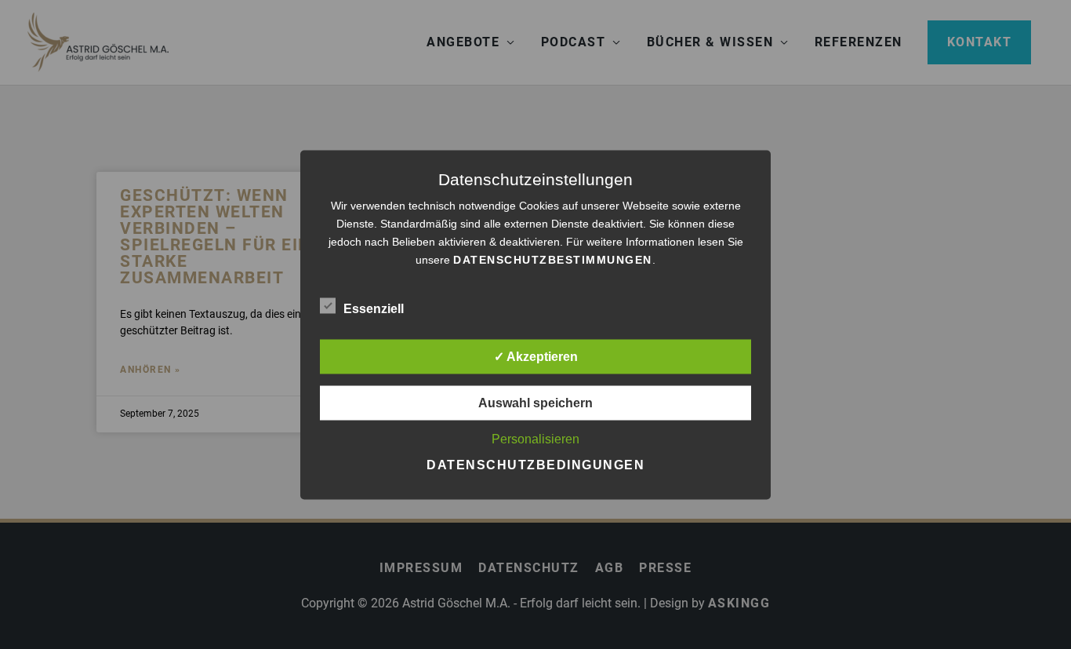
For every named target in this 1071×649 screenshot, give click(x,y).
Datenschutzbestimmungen (552, 259)
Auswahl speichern (535, 402)
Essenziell (373, 308)
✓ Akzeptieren (536, 356)
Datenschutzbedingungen (535, 464)
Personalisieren (535, 438)
